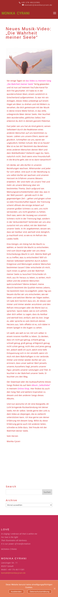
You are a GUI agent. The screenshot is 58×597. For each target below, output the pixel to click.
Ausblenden (16, 591)
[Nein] (54, 588)
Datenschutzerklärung (39, 591)
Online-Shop (23, 388)
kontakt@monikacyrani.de (13, 573)
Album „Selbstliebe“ (41, 385)
